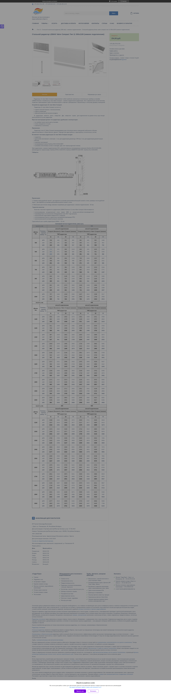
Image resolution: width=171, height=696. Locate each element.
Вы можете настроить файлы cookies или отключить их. (85, 687)
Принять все (80, 691)
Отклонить (93, 691)
